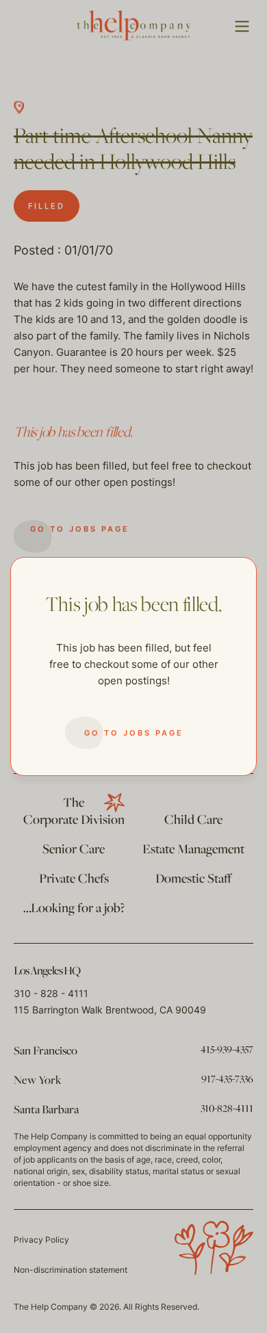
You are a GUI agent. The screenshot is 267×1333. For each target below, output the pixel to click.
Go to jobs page (133, 733)
